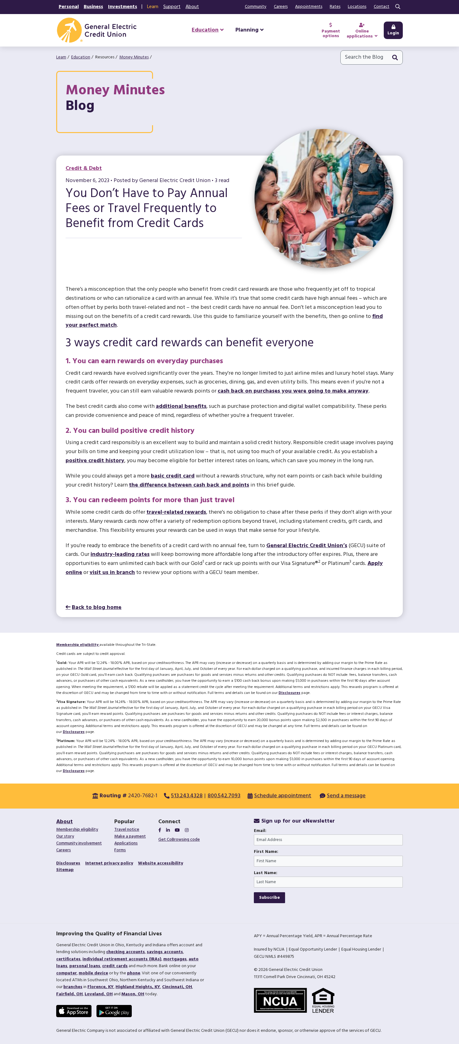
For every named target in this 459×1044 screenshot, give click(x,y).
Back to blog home (96, 607)
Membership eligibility (77, 645)
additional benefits (181, 406)
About (192, 7)
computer (66, 973)
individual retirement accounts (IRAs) (121, 959)
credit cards (115, 966)
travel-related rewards (176, 512)
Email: (260, 831)
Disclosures (289, 693)
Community (255, 6)
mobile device (93, 973)
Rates (335, 6)
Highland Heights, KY (138, 987)
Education (80, 57)
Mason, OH (132, 994)
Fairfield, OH (69, 994)
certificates (68, 959)
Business (93, 7)
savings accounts (165, 952)
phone (133, 973)
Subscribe (269, 897)
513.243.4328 (187, 795)
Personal (69, 7)
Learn (152, 7)
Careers (281, 6)
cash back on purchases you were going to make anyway (293, 391)
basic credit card (173, 476)
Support (171, 7)
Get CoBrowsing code (179, 839)
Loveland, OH (99, 994)
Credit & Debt (84, 168)
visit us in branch (112, 572)
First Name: (266, 852)
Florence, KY (100, 987)
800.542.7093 (224, 795)
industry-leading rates (120, 554)
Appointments (308, 6)
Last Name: (265, 873)
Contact (381, 6)
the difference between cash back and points (189, 485)
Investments (122, 7)
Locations (357, 6)
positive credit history (95, 460)
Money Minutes (134, 57)
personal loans (84, 966)
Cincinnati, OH (177, 987)
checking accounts (125, 952)
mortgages (175, 959)
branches (72, 987)
